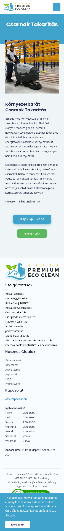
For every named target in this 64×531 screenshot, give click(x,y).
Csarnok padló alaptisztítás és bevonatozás (31, 345)
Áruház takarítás (15, 326)
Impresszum (12, 383)
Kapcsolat (11, 374)
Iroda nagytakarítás (17, 298)
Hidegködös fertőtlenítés (20, 317)
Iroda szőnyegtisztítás (18, 307)
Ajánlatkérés (12, 369)
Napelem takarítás (16, 321)
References (11, 365)
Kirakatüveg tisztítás (17, 303)
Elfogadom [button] (17, 524)
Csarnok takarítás (15, 312)
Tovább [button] (10, 515)
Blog (8, 379)
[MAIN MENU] (56, 7)
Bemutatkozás (14, 360)
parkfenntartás (14, 331)
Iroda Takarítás (14, 293)
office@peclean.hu (16, 399)
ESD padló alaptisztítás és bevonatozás (28, 340)
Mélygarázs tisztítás (17, 335)
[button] (32, 219)
